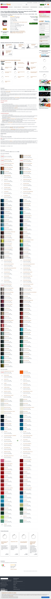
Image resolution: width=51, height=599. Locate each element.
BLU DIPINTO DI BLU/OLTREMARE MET (28, 191)
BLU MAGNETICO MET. (26, 207)
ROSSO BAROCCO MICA (26, 312)
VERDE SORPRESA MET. (26, 352)
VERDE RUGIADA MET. (26, 348)
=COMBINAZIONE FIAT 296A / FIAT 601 (9, 159)
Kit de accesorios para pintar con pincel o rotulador (4, 542)
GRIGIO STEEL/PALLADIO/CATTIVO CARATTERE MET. (30, 292)
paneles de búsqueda (21, 127)
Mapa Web (14, 584)
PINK (4, 459)
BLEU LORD (5, 415)
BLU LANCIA (24, 431)
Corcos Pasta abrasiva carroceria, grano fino (23, 542)
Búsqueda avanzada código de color (44, 41)
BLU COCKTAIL (25, 423)
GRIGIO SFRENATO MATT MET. (8, 284)
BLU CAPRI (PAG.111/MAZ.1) (27, 419)
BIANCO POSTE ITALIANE (7, 407)
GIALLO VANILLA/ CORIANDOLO (8, 443)
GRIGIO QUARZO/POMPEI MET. (27, 155)
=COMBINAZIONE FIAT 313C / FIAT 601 (28, 159)
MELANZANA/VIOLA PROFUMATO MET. (28, 300)
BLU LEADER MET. (25, 195)
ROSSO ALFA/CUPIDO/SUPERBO (27, 459)
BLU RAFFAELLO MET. (26, 219)
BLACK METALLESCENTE (7, 187)
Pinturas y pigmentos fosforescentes (44, 87)
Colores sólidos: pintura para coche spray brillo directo (9, 45)
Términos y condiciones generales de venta (18, 581)
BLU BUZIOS (5, 419)
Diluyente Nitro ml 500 (14, 541)
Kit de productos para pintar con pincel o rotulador (33, 68)
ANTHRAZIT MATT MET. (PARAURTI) (27, 163)
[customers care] (44, 56)
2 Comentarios (17, 16)
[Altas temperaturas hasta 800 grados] (44, 67)
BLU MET (24, 211)
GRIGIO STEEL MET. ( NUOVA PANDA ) (28, 288)
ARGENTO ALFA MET (25, 167)
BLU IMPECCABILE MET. (7, 195)
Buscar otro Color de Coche (5, 37)
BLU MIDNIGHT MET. (6, 215)
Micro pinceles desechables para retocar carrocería (34, 72)
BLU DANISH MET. (6, 191)
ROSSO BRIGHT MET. (6, 316)
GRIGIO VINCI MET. (25, 296)
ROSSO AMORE (25, 463)
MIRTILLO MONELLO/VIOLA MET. (8, 304)
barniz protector (17, 97)
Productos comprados (13, 569)
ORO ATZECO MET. (6, 312)
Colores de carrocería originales (43, 75)
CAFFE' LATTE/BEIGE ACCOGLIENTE (27, 435)
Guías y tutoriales (29, 2)
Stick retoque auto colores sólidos (33, 44)
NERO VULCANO (25, 455)
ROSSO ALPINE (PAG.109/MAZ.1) (8, 463)
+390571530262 (48, 0)
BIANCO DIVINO (25, 399)
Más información (11, 595)
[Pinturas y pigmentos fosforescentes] (44, 84)
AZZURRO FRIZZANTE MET (7, 175)
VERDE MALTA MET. (25, 340)
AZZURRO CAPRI (25, 383)
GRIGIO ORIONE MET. (6, 276)
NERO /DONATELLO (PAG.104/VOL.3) (28, 451)
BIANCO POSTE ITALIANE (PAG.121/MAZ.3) (28, 407)
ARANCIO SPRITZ (6, 379)
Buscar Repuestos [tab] (48, 21)
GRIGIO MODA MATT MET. (26, 447)
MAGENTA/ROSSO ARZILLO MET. (8, 300)
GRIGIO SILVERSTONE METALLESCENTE (28, 284)
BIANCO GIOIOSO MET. (7, 183)
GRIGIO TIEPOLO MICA (7, 296)
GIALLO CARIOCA (25, 439)
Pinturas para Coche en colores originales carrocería (9, 9)
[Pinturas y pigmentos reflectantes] (44, 90)
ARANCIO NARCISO (25, 371)
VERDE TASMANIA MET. (26, 356)
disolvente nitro (13, 118)
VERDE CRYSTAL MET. (7, 332)
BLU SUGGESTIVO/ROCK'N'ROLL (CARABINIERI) (10, 435)
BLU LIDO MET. (6, 199)
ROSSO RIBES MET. (6, 328)
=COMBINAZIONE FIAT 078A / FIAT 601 (9, 371)
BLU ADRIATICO (25, 415)
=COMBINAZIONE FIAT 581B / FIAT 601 (9, 163)
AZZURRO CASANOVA (7, 387)
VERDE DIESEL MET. (6, 336)
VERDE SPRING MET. (6, 356)
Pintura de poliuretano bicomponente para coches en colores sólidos (8, 51)
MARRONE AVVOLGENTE (7, 451)
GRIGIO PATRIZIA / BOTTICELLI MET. (27, 276)
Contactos (42, 2)
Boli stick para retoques (21, 67)
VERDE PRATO (25, 344)
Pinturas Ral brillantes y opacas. (43, 81)
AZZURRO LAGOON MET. (26, 175)
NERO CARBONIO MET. (7, 308)
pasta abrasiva (13, 129)
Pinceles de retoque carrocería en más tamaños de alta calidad (33, 543)
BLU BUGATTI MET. (25, 187)
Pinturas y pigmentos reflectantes (43, 93)
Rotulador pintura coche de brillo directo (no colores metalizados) (21, 45)
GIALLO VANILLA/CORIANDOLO (27, 443)
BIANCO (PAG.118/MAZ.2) (26, 387)
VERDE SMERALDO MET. (7, 352)
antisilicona (9, 117)
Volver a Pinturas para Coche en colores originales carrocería (10, 60)
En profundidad (35, 2)
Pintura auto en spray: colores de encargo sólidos (21, 63)
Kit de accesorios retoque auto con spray (8, 72)
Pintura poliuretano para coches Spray (34, 63)
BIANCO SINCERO (25, 411)
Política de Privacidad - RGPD (16, 589)
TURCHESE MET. (25, 328)
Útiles (39, 2)
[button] (48, 4)
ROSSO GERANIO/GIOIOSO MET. (27, 320)
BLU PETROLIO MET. (6, 219)
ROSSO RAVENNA (25, 324)
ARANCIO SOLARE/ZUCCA (26, 375)
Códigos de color (15, 587)
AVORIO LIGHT (25, 379)
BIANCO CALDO (25, 395)
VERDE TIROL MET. (6, 364)
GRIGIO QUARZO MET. (7, 280)
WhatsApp (11, 127)
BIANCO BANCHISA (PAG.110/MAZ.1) (28, 391)
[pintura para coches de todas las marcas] (44, 96)
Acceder (42, 4)
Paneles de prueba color (8, 62)
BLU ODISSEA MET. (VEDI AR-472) (27, 215)
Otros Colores (5, 34)
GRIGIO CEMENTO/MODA (7, 447)
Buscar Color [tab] (42, 21)
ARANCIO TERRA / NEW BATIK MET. (8, 167)
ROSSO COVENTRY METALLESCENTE (8, 320)
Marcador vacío (7, 76)
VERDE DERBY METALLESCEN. (27, 332)
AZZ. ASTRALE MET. (6, 171)
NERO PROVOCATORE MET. (26, 308)
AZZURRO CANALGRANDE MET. (27, 171)
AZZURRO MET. (6, 179)
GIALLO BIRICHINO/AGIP (7, 439)
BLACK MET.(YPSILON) (26, 183)
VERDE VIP (5, 524)
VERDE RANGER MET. (6, 348)
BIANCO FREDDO (6, 403)
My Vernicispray (47, 2)
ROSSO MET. (5, 324)
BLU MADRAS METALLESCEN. (27, 203)
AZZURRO (5, 383)
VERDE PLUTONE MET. (7, 344)
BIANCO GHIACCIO (25, 403)
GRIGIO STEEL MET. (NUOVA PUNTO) (8, 288)
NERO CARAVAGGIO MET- (26, 304)
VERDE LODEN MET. (6, 340)
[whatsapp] (44, 60)
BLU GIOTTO (5, 431)
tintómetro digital (8, 91)
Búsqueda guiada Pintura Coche (44, 46)
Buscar (42, 34)
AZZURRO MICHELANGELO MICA (27, 179)
